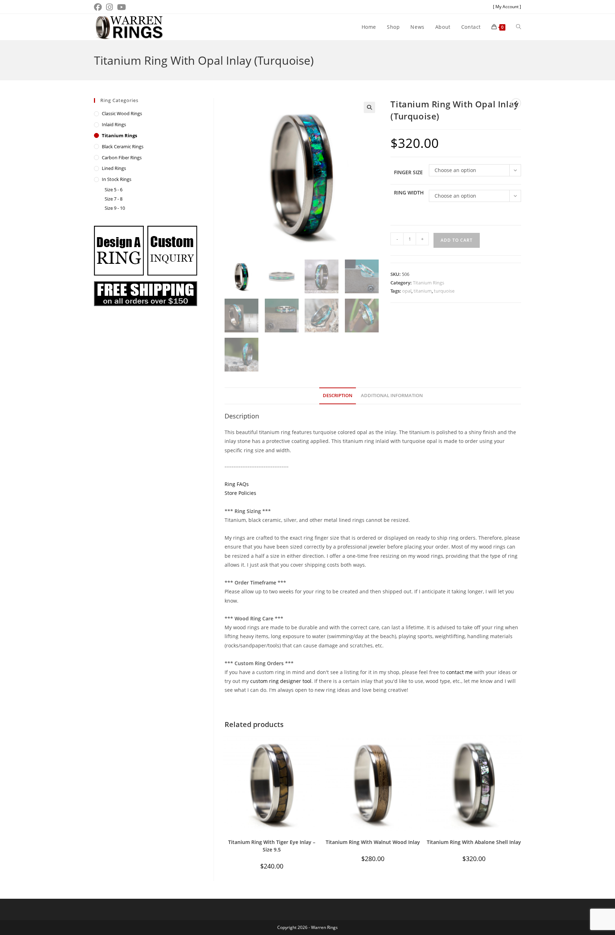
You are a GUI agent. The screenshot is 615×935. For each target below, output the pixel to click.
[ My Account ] (507, 7)
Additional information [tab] (392, 395)
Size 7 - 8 (113, 199)
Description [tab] (337, 395)
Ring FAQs (237, 484)
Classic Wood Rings (122, 113)
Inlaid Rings (114, 124)
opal (406, 291)
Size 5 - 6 (113, 189)
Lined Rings (114, 168)
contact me (459, 672)
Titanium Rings (428, 282)
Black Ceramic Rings (122, 146)
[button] (369, 107)
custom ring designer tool (280, 681)
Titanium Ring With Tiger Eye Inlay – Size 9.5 (271, 846)
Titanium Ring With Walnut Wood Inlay (373, 842)
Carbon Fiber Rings (122, 157)
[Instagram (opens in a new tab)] (109, 7)
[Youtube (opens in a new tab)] (121, 7)
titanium (423, 291)
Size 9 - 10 (115, 208)
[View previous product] (516, 103)
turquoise (444, 291)
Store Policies (240, 493)
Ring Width (409, 192)
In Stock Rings (116, 179)
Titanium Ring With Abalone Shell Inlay (474, 842)
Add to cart (457, 240)
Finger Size (408, 172)
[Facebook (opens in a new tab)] (99, 7)
